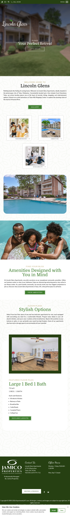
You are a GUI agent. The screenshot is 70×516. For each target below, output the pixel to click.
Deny (61, 510)
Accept (54, 510)
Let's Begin (35, 49)
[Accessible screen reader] (2, 1)
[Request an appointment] (8, 1)
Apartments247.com (22, 500)
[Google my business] (48, 492)
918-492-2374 (33, 473)
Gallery (35, 107)
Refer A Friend (31, 491)
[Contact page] (5, 1)
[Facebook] (44, 492)
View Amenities (35, 292)
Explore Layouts (20, 418)
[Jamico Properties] (12, 467)
